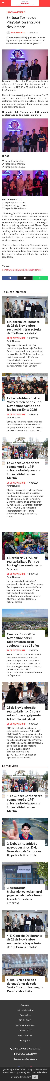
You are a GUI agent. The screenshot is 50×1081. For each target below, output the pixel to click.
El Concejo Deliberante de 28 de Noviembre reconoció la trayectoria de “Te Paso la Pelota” (24, 327)
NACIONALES (25, 1035)
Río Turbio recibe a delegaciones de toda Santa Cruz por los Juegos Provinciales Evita (25, 985)
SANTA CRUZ (25, 1030)
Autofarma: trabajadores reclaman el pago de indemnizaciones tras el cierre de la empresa (24, 895)
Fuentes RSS (25, 1015)
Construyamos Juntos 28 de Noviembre (21, 269)
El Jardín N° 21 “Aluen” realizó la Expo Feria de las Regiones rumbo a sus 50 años (24, 563)
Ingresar (26, 1040)
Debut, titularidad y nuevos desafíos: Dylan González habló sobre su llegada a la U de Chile (24, 849)
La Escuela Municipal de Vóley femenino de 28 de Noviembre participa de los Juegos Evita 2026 (24, 403)
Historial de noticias (25, 1010)
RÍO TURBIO (25, 1020)
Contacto (25, 1005)
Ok (34, 1076)
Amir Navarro (18, 32)
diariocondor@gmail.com (25, 1059)
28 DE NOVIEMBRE (15, 12)
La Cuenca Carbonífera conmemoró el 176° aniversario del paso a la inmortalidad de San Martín (23, 470)
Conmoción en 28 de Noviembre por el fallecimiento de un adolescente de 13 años (23, 639)
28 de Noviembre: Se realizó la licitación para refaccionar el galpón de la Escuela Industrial (24, 713)
